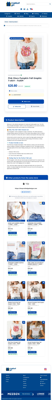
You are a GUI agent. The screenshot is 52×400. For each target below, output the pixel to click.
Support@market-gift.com (44, 380)
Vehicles (25, 385)
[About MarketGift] (21, 9)
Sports (24, 387)
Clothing (25, 379)
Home (6, 21)
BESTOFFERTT (26, 192)
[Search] (50, 4)
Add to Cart (27, 101)
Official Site (18, 106)
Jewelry (24, 383)
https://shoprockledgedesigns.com (26, 188)
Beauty (24, 381)
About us (8, 377)
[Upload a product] (27, 9)
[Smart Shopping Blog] (24, 9)
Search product (13, 21)
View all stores (26, 394)
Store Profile (36, 106)
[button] (7, 13)
